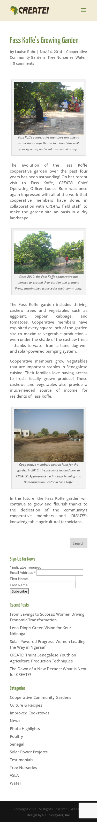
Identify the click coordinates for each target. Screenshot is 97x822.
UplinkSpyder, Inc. (56, 815)
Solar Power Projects (29, 751)
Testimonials (21, 759)
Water (81, 57)
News (15, 720)
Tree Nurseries (60, 57)
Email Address (22, 572)
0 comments (23, 63)
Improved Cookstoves (29, 712)
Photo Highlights (25, 728)
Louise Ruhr (25, 51)
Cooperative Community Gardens (40, 697)
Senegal (17, 744)
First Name (19, 579)
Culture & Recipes (26, 705)
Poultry (16, 736)
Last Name (19, 585)
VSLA (14, 775)
